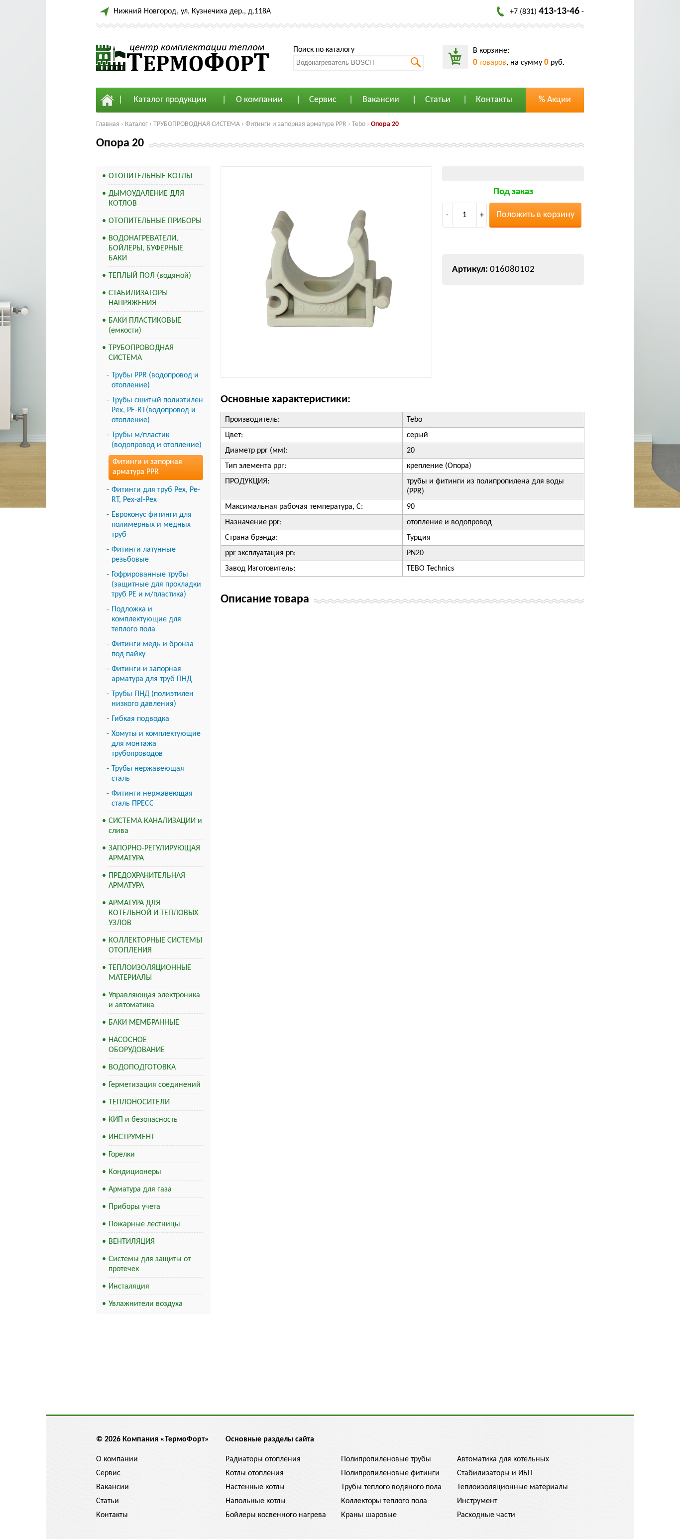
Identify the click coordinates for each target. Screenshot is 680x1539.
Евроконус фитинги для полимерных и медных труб (152, 525)
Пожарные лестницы (144, 1224)
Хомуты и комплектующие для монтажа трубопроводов (156, 744)
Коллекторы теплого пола (384, 1501)
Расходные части (486, 1515)
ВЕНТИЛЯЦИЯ (132, 1242)
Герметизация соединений (155, 1085)
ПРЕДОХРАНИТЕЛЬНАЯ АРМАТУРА (147, 881)
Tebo (358, 124)
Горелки (122, 1155)
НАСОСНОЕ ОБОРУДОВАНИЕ (137, 1045)
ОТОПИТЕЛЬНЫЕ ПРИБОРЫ (155, 221)
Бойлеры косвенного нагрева (276, 1515)
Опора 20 (385, 124)
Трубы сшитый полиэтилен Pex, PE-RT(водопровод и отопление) (157, 410)
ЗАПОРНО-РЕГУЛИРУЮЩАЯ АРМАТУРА (154, 853)
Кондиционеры (135, 1172)
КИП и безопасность (143, 1120)
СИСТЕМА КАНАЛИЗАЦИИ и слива (155, 826)
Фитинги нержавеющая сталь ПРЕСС (152, 799)
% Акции (555, 100)
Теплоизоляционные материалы (512, 1487)
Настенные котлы (255, 1487)
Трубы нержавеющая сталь (148, 774)
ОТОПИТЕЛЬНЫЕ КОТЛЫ (150, 176)
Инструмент (477, 1501)
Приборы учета (134, 1207)
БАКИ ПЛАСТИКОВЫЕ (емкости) (145, 326)
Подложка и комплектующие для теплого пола (146, 619)
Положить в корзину (535, 215)
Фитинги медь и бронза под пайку (153, 649)
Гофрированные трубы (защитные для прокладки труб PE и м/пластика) (156, 584)
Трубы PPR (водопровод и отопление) (155, 380)
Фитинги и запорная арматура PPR (295, 124)
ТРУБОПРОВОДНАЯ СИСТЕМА (196, 124)
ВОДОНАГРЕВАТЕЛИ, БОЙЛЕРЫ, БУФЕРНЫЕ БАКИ (146, 248)
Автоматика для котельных (503, 1459)
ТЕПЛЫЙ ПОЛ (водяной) (150, 276)
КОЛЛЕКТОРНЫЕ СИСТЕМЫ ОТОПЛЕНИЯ (155, 945)
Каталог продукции (170, 100)
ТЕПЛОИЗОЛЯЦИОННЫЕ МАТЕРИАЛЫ (150, 973)
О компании (259, 100)
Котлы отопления (255, 1473)
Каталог (136, 124)
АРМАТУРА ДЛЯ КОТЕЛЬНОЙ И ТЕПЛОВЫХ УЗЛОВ (153, 913)
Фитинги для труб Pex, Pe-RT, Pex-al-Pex (156, 495)
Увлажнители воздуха (146, 1304)
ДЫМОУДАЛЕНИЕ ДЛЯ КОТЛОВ (146, 199)
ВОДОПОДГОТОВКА (142, 1067)
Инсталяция (129, 1287)
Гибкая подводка (140, 719)
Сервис (323, 100)
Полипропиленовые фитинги (390, 1473)
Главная (107, 124)
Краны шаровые (369, 1515)
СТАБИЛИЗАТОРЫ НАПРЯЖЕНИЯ (138, 298)
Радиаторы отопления (263, 1459)
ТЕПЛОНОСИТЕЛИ (139, 1102)
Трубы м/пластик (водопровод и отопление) (157, 440)
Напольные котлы (256, 1501)
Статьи (438, 100)
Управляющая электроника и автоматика (154, 1000)
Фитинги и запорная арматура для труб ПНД (152, 674)
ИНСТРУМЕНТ (132, 1137)
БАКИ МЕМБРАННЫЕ (144, 1023)
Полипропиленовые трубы (386, 1459)
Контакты (494, 100)
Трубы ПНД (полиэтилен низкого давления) (153, 699)
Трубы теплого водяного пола (391, 1487)
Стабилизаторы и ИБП (495, 1473)
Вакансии (380, 100)
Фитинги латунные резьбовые (144, 555)
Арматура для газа (140, 1189)
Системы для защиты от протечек (150, 1264)
